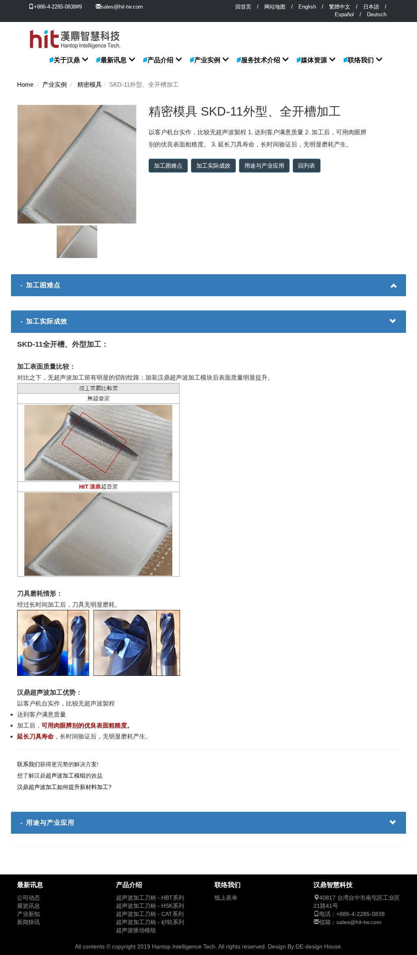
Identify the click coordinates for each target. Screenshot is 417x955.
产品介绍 (160, 60)
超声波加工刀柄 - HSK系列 (150, 906)
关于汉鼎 (67, 60)
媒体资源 (314, 60)
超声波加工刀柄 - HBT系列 (150, 898)
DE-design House (318, 946)
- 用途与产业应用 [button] (47, 822)
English (307, 7)
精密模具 (89, 84)
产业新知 (28, 914)
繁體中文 (339, 7)
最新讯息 (114, 60)
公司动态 (28, 898)
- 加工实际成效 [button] (44, 321)
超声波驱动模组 (136, 930)
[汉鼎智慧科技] (75, 32)
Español (344, 14)
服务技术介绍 (260, 60)
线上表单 (226, 898)
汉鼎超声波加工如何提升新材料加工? (64, 787)
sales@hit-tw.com (122, 7)
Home (25, 84)
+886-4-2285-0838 (360, 914)
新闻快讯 (28, 922)
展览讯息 (28, 906)
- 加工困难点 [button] (40, 285)
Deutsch (376, 14)
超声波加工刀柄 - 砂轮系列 (150, 922)
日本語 (371, 7)
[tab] (208, 285)
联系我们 (28, 764)
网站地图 (274, 7)
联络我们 (361, 60)
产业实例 (207, 60)
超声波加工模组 (66, 775)
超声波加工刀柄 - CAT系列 (150, 914)
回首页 (243, 7)
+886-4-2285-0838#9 (58, 7)
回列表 (306, 165)
